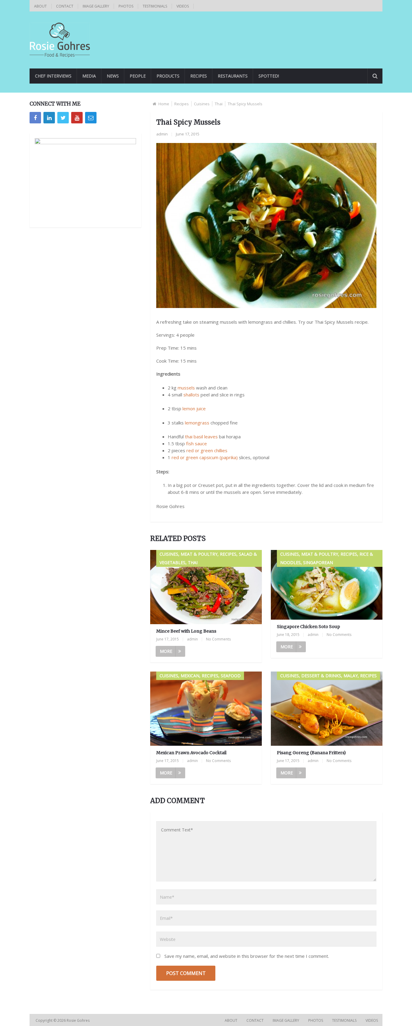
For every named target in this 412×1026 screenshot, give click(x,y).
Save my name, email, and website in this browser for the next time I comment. (246, 956)
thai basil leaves (201, 437)
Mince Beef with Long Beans (186, 631)
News (113, 76)
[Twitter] (63, 117)
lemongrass (197, 423)
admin (162, 134)
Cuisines (202, 103)
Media (89, 76)
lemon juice (194, 408)
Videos (182, 6)
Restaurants (233, 76)
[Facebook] (35, 117)
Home (163, 103)
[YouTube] (77, 117)
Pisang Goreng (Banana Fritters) (311, 752)
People (138, 76)
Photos (126, 6)
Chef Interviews (53, 76)
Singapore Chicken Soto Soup (308, 626)
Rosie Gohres (78, 1020)
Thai (219, 103)
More (166, 651)
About (40, 6)
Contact (64, 6)
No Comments (218, 639)
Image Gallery (96, 6)
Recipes (198, 76)
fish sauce (196, 443)
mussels (186, 388)
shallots (191, 395)
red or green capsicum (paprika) (205, 457)
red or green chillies (206, 450)
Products (168, 76)
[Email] (91, 117)
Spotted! (268, 76)
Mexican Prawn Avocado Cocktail (191, 752)
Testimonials (155, 6)
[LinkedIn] (49, 117)
